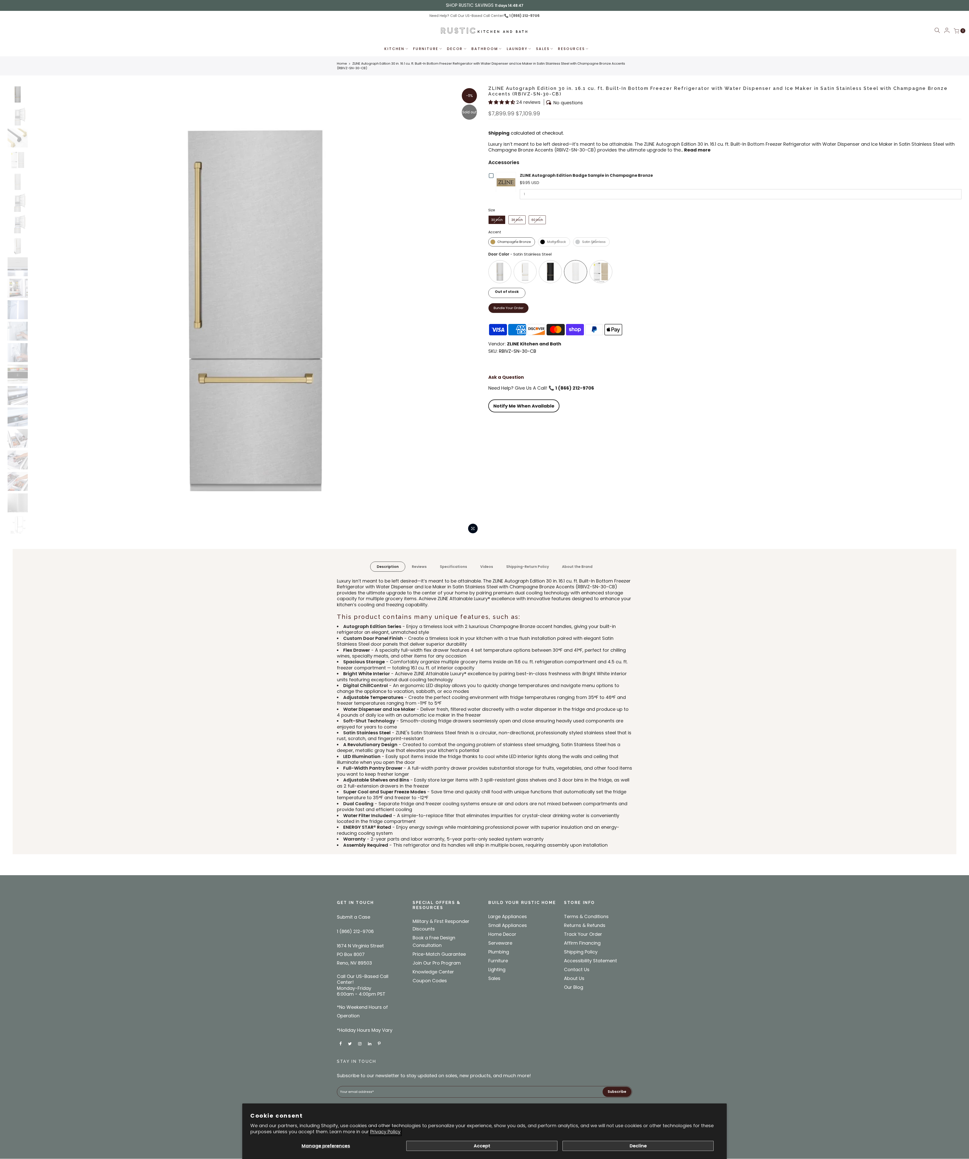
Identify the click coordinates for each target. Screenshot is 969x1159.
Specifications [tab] (453, 566)
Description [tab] (388, 566)
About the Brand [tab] (577, 566)
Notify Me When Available (523, 406)
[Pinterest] (380, 1043)
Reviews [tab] (419, 566)
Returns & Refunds (584, 925)
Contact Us (576, 969)
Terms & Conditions (586, 916)
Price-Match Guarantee (439, 954)
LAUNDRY (517, 48)
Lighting (496, 969)
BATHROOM (484, 48)
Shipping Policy (581, 952)
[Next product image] (471, 310)
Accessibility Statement (590, 961)
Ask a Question (506, 377)
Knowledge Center (433, 972)
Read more (697, 150)
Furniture (498, 961)
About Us (574, 978)
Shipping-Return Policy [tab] (527, 566)
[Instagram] (360, 1043)
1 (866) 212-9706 (524, 15)
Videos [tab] (486, 566)
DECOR (455, 48)
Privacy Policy (385, 1131)
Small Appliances (507, 925)
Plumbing (498, 952)
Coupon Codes (430, 980)
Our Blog (573, 987)
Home (342, 63)
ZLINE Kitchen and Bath (534, 344)
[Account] (947, 31)
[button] (937, 31)
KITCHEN (394, 48)
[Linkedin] (370, 1043)
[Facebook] (341, 1043)
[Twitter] (350, 1043)
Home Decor (502, 934)
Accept (482, 1146)
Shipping (498, 133)
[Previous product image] (39, 310)
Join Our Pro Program (437, 963)
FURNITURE (425, 48)
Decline (638, 1146)
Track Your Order (583, 934)
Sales (494, 978)
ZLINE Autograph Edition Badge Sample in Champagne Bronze (586, 175)
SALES (542, 48)
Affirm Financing (582, 943)
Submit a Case (353, 917)
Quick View (507, 182)
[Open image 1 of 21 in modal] (473, 528)
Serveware (500, 943)
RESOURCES (571, 48)
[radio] (496, 219)
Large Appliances (507, 916)
